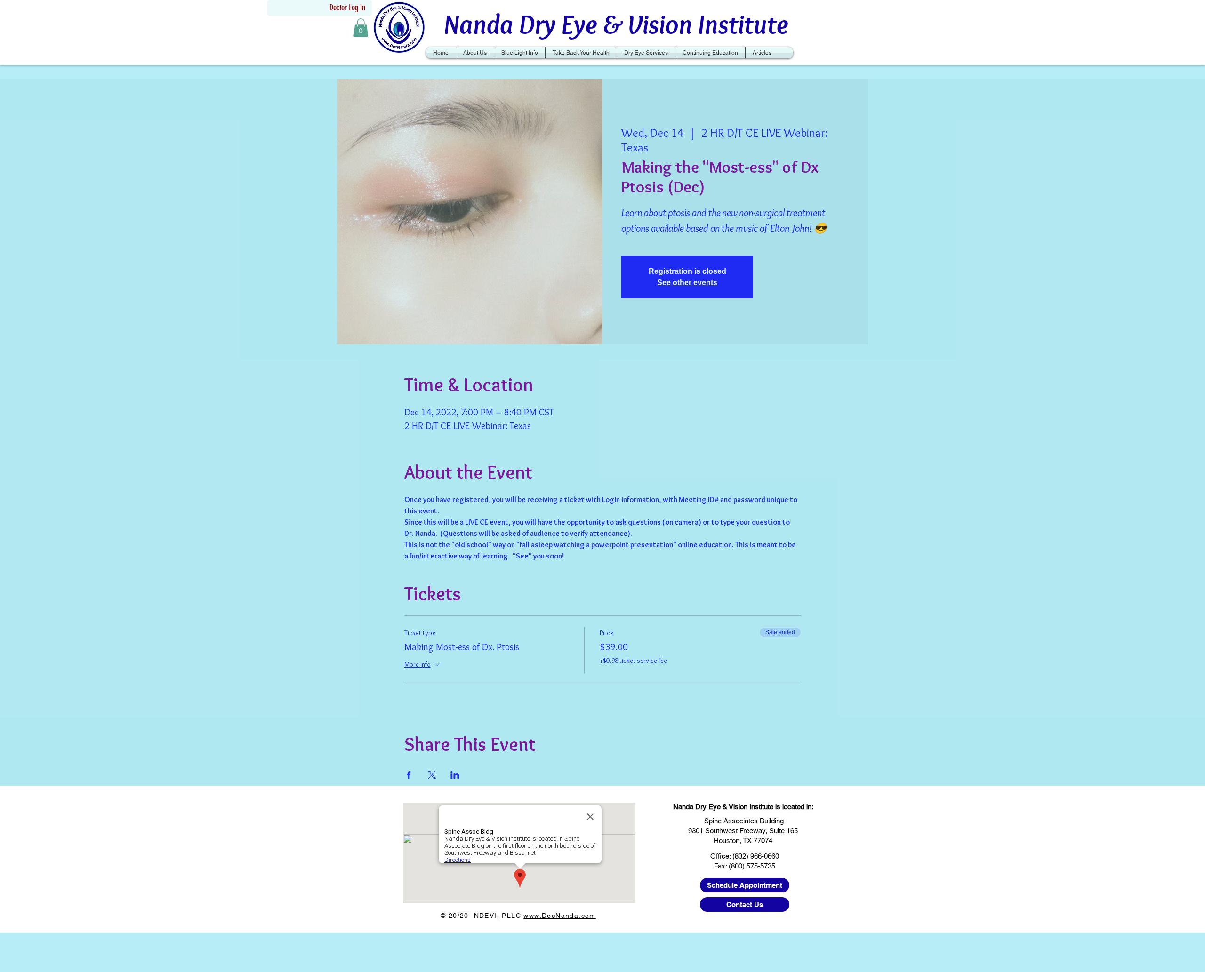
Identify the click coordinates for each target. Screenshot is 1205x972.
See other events (687, 283)
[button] (361, 27)
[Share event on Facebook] (408, 775)
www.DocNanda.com (559, 915)
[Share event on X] (431, 775)
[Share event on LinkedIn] (454, 775)
